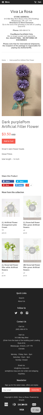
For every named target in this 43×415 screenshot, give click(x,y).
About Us (21, 301)
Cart (39, 2)
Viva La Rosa (21, 11)
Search (21, 298)
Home (4, 60)
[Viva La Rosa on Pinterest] (21, 313)
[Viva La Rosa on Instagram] (27, 313)
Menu (7, 2)
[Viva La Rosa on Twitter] (16, 313)
